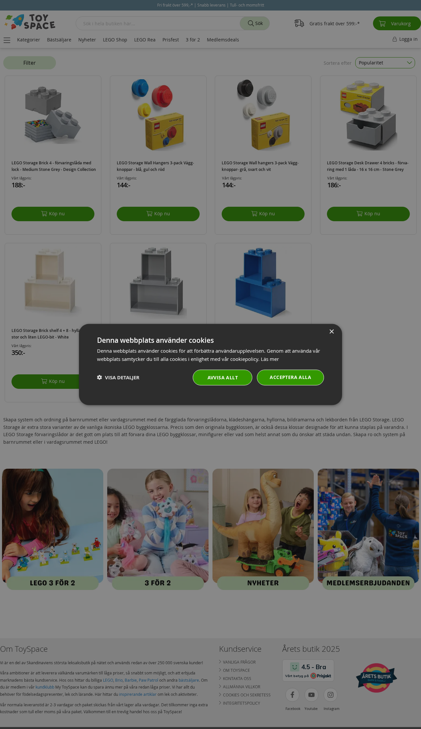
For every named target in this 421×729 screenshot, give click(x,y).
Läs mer (270, 359)
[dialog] (210, 364)
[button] (118, 377)
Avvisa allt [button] (223, 377)
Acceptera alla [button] (290, 377)
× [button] (331, 331)
